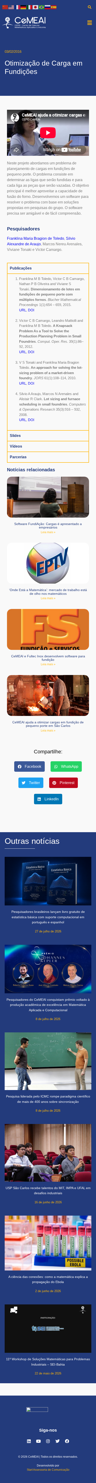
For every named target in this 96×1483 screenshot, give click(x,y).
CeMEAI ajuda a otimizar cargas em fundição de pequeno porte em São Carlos (48, 724)
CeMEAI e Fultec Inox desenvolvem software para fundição (48, 658)
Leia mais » (48, 532)
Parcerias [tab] (18, 457)
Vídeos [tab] (16, 446)
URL (22, 310)
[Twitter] (57, 1441)
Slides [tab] (15, 436)
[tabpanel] (48, 351)
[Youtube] (38, 1441)
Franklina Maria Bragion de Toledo (35, 238)
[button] (90, 22)
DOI (31, 310)
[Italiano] (30, 7)
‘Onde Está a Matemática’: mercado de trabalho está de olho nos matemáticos (48, 591)
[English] (11, 7)
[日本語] (36, 7)
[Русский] (48, 7)
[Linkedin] (29, 1441)
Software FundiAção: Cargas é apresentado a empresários (48, 525)
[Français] (17, 7)
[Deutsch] (24, 7)
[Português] (42, 7)
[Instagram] (48, 1441)
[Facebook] (67, 1441)
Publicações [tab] (21, 268)
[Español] (54, 7)
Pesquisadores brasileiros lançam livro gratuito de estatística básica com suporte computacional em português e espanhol (48, 917)
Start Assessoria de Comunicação (48, 1469)
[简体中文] (5, 7)
